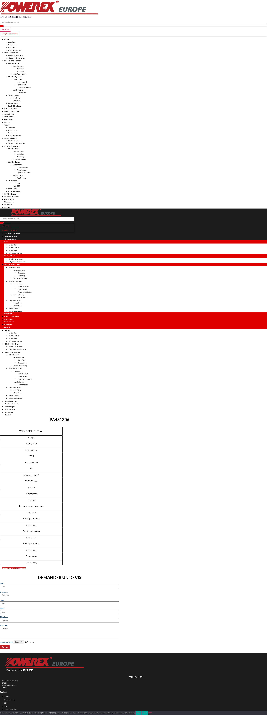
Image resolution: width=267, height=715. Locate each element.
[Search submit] (2, 26)
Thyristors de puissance (16, 58)
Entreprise (4, 592)
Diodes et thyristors (11, 53)
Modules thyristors (14, 77)
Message (3, 625)
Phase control (17, 79)
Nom (2, 583)
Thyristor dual (21, 85)
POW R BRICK (13, 103)
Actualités (11, 42)
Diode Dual (20, 69)
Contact (7, 122)
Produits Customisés (11, 111)
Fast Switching (18, 90)
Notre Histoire (13, 45)
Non (144, 713)
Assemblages (9, 114)
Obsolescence (9, 117)
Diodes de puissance (15, 55)
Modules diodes (14, 63)
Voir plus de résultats (10, 34)
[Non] (150, 713)
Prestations (8, 120)
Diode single (21, 71)
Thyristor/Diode (13, 95)
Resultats (5, 29)
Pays (2, 600)
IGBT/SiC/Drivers (10, 109)
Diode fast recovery (19, 74)
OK (138, 713)
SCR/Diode (16, 98)
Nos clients (12, 47)
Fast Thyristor (21, 93)
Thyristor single (22, 82)
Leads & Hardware (14, 106)
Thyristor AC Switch (24, 87)
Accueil (6, 39)
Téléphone (4, 617)
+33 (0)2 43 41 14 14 (136, 677)
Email (2, 609)
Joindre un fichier (6, 642)
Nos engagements (14, 50)
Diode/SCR (16, 101)
